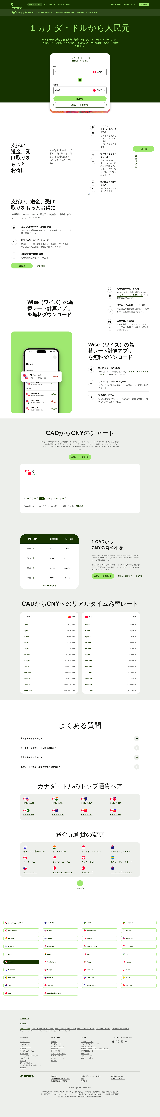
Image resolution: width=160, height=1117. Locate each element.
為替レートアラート (88, 1056)
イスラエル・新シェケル (34, 851)
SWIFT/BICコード (87, 1051)
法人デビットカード (57, 1058)
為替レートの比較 (87, 1058)
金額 (54, 66)
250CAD (27, 661)
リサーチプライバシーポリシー (92, 1044)
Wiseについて (24, 1041)
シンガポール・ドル (61, 862)
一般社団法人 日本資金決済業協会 (89, 1096)
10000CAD (28, 691)
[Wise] (17, 4)
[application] (40, 486)
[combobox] (99, 72)
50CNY (88, 649)
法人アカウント (49, 4)
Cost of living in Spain (45, 1031)
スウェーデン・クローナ (121, 862)
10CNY (88, 637)
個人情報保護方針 (117, 1076)
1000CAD (27, 673)
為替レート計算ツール (88, 1046)
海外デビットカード (57, 1046)
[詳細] (33, 548)
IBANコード (85, 1053)
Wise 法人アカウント (58, 1056)
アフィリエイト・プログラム (30, 1056)
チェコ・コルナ (30, 872)
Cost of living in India (103, 1028)
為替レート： (24, 1018)
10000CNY (89, 691)
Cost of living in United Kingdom (43, 1028)
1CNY (87, 625)
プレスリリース (25, 1046)
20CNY (88, 643)
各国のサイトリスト (118, 1078)
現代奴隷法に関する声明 (59, 1081)
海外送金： (24, 1023)
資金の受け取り (56, 1051)
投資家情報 (24, 1053)
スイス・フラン (88, 862)
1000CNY (88, 673)
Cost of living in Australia (85, 1028)
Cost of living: (25, 1028)
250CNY (88, 661)
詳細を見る (136, 161)
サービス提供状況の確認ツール (30, 1065)
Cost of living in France (28, 1031)
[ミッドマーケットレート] (89, 58)
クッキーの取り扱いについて (60, 1078)
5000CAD (27, 685)
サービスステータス (27, 1051)
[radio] (27, 498)
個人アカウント (35, 4)
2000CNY (89, 679)
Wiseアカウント (56, 1044)
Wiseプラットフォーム (58, 1053)
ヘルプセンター (25, 1058)
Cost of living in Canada (62, 1031)
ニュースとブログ (87, 1041)
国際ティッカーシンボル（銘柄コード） (95, 1048)
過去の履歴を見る (49, 585)
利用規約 (54, 1076)
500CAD (27, 667)
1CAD (26, 625)
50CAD (26, 649)
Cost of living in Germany (120, 1028)
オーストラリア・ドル (120, 851)
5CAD (26, 631)
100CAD (27, 655)
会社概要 (23, 1067)
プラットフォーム (63, 4)
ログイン (134, 4)
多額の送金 (54, 1048)
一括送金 (54, 1060)
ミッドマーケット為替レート (130, 295)
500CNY (88, 667)
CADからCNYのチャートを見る (130, 576)
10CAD (26, 637)
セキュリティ (24, 1044)
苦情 (82, 1078)
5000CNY (89, 685)
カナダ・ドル (29, 862)
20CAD (26, 643)
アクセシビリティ (26, 1063)
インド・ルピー (59, 851)
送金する (80, 99)
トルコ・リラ (87, 872)
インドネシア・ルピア (91, 851)
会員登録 (144, 4)
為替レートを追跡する (80, 105)
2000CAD (27, 679)
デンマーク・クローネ (62, 872)
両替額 (55, 85)
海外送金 (54, 1041)
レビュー (23, 1060)
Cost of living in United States (65, 1028)
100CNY (88, 655)
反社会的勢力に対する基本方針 (91, 1076)
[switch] (80, 80)
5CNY (87, 631)
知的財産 (84, 1081)
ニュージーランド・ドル (121, 872)
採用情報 (23, 1048)
